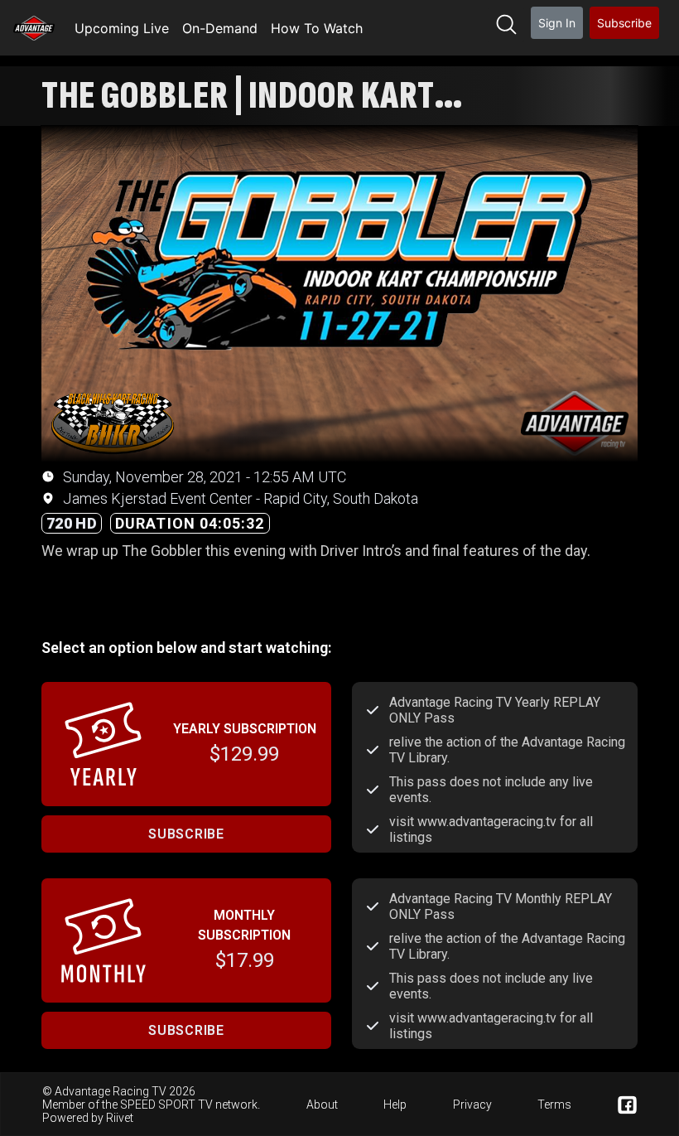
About (322, 1104)
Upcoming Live (122, 28)
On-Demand (220, 28)
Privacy (472, 1104)
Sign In (556, 23)
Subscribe (624, 23)
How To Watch (317, 28)
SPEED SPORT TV (166, 1104)
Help (395, 1104)
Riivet (119, 1117)
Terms (554, 1104)
